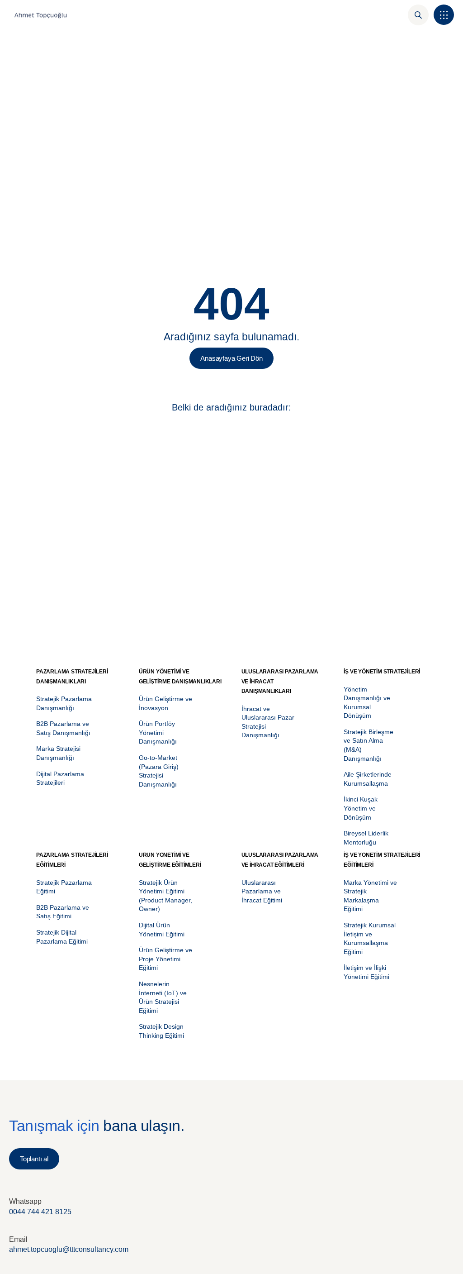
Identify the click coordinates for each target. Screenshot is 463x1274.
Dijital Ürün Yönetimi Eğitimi (161, 929)
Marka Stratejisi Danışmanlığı (58, 753)
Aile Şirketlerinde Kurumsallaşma (368, 779)
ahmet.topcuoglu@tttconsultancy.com (68, 1249)
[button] (444, 15)
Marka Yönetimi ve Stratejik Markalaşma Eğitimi (370, 896)
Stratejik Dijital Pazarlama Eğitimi (62, 937)
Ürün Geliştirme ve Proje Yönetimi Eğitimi (165, 958)
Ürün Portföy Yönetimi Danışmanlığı (158, 732)
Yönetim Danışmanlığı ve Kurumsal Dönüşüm (367, 703)
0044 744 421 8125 (40, 1212)
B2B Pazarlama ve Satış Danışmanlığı (63, 728)
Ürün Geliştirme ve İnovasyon (165, 703)
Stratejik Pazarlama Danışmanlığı (64, 703)
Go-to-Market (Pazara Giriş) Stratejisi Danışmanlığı (159, 771)
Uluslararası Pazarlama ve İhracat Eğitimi (261, 891)
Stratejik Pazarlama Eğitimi (64, 887)
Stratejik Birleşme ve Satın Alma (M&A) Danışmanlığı (368, 745)
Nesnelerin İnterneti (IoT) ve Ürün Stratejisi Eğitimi (163, 997)
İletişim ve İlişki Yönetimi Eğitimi (366, 972)
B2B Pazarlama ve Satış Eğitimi (62, 912)
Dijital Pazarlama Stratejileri (60, 778)
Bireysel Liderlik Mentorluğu (366, 838)
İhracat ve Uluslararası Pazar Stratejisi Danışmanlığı (267, 722)
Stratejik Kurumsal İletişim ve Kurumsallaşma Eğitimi (370, 938)
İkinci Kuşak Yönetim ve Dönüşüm (361, 808)
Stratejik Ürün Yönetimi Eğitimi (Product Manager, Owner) (165, 896)
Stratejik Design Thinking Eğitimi (161, 1031)
